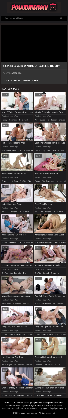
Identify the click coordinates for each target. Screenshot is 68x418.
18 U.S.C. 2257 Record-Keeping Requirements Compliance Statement (34, 403)
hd (19, 81)
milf (45, 365)
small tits (28, 395)
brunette (5, 181)
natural (63, 181)
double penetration (56, 242)
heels (25, 304)
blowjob (12, 81)
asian (40, 212)
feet (12, 242)
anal (4, 151)
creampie (13, 120)
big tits (61, 151)
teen (49, 151)
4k (4, 81)
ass (11, 273)
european (50, 181)
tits (31, 151)
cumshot (14, 334)
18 (11, 181)
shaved (35, 81)
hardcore (52, 365)
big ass (5, 273)
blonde (8, 304)
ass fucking (40, 151)
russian (26, 81)
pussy (4, 120)
